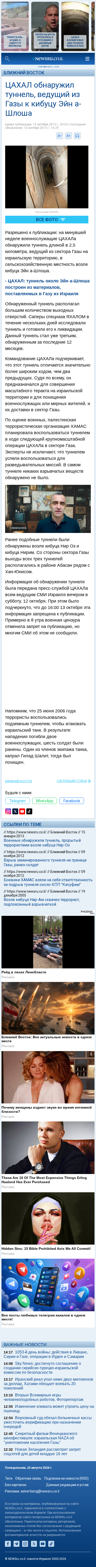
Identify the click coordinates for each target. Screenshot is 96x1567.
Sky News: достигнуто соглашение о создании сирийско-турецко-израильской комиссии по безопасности (42, 1367)
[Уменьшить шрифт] (59, 135)
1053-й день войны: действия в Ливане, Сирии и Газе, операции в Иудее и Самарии (46, 1354)
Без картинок (15, 1485)
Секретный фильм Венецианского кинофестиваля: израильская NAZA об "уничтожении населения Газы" (40, 1438)
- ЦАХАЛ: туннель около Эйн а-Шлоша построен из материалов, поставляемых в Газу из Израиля (47, 287)
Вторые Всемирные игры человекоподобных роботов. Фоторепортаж (43, 1397)
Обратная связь (28, 1478)
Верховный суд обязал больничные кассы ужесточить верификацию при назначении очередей (48, 1422)
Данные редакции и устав (67, 1485)
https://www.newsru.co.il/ (27, 832)
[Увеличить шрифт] (68, 135)
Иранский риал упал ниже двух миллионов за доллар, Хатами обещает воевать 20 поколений (48, 1383)
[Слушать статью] (82, 135)
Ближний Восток (24, 72)
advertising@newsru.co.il (40, 1491)
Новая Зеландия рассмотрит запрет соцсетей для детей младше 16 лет (42, 1451)
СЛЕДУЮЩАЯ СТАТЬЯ (72, 781)
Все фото (47, 219)
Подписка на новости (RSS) (66, 1478)
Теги (8, 1478)
